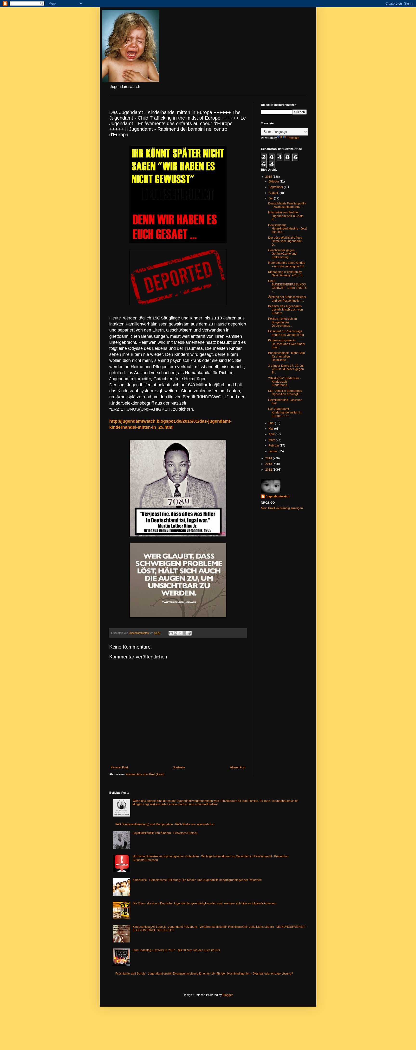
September (276, 187)
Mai (271, 428)
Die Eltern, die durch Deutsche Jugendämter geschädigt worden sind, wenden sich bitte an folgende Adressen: (205, 903)
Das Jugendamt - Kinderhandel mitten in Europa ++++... (284, 412)
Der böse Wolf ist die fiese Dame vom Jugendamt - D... (285, 241)
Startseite (179, 767)
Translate (293, 138)
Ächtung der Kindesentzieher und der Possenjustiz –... (287, 298)
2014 (269, 458)
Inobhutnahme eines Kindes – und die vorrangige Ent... (287, 264)
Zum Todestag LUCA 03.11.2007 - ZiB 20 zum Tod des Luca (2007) (176, 950)
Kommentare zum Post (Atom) (144, 774)
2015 (269, 176)
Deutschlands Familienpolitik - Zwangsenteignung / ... (287, 205)
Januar (274, 451)
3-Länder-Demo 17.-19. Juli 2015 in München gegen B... (286, 369)
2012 (269, 469)
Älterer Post (237, 767)
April (272, 434)
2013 (269, 464)
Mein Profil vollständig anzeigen (282, 508)
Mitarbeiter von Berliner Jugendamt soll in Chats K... (285, 216)
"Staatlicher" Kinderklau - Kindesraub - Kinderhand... (284, 382)
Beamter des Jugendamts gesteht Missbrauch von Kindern (285, 310)
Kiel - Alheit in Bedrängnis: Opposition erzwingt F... (285, 392)
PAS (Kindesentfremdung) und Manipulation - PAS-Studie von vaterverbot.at (164, 824)
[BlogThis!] (175, 633)
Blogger (227, 995)
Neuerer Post (119, 767)
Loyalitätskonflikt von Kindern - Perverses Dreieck (165, 833)
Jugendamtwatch (277, 496)
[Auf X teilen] (180, 633)
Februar (274, 445)
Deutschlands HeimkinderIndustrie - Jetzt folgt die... (287, 229)
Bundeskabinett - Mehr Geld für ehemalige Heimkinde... (286, 356)
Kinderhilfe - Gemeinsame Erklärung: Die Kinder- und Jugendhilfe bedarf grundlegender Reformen (197, 880)
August (274, 193)
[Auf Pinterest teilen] (189, 633)
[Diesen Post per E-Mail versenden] (171, 633)
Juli (271, 198)
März (272, 440)
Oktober (274, 181)
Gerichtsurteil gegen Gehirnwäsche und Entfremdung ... (282, 254)
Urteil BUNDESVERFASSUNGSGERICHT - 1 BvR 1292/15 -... (287, 286)
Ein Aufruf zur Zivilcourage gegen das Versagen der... (287, 333)
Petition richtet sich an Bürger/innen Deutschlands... (282, 322)
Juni (272, 423)
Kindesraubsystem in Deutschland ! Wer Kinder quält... (286, 344)
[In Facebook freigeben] (184, 633)
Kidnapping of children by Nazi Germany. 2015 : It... (286, 273)
